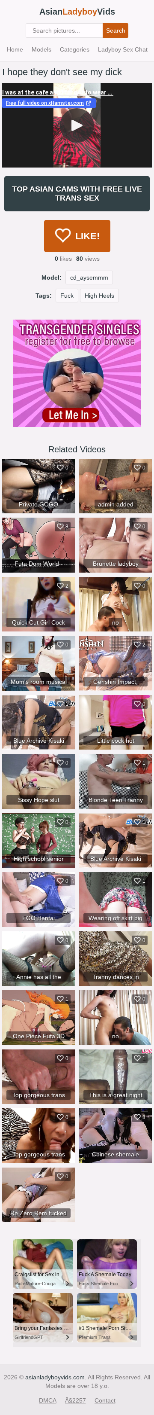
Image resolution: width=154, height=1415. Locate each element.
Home (15, 49)
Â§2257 (75, 1400)
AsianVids (77, 11)
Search (115, 30)
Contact (105, 1400)
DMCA (47, 1400)
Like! (87, 236)
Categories (74, 49)
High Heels (99, 295)
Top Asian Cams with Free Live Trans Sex (77, 193)
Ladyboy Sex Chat (123, 49)
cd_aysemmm (89, 277)
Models (41, 49)
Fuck (67, 295)
